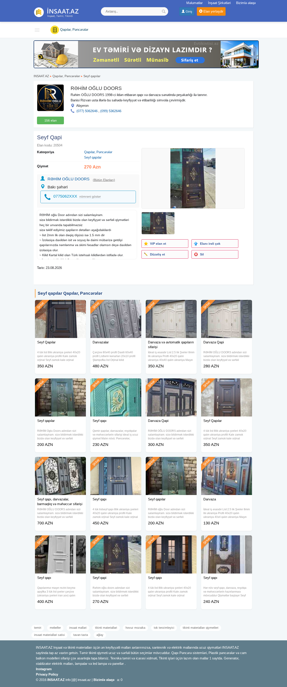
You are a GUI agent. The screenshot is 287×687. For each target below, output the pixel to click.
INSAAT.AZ (41, 76)
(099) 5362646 (110, 111)
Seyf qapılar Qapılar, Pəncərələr (70, 293)
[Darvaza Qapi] (226, 305)
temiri (37, 627)
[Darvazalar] (115, 305)
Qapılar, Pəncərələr (66, 76)
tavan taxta (80, 635)
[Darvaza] (226, 462)
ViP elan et (158, 243)
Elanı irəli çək (210, 243)
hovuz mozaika (135, 627)
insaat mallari (78, 627)
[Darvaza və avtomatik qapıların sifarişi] (171, 305)
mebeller (55, 627)
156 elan (50, 120)
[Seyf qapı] (115, 384)
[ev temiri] (146, 54)
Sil (202, 254)
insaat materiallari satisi (49, 635)
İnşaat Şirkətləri (219, 3)
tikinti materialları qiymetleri (200, 627)
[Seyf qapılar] (60, 384)
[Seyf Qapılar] (60, 305)
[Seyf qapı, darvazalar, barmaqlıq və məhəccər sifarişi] (60, 462)
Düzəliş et (157, 254)
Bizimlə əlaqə (246, 3)
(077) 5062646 (87, 111)
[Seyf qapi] (115, 541)
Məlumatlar (194, 3)
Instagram (44, 669)
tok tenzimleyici (164, 627)
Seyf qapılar (91, 76)
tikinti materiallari (106, 627)
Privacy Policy (47, 674)
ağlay (99, 635)
